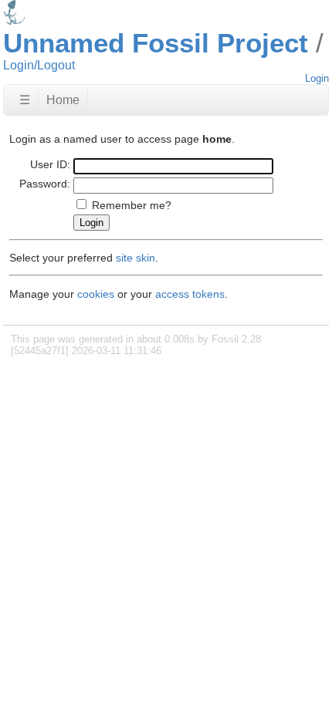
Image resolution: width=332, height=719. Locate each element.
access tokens (190, 294)
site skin (135, 257)
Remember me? (131, 205)
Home (63, 99)
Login (317, 78)
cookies (95, 294)
